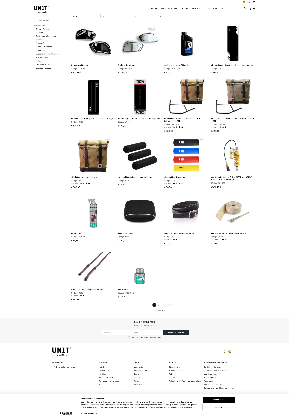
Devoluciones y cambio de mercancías (219, 388)
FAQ (170, 374)
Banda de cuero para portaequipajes (179, 233)
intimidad (102, 374)
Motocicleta (157, 8)
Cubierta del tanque (79, 65)
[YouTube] (234, 352)
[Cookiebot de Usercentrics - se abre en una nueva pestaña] (66, 413)
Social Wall (138, 384)
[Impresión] (107, 28)
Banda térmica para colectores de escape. (229, 233)
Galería (185, 8)
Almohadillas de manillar (174, 177)
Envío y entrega (210, 377)
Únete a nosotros (176, 332)
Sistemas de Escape (44, 47)
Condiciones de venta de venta (216, 370)
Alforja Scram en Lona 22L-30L (84, 177)
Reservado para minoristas (109, 381)
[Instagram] (229, 352)
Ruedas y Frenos (42, 57)
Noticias (137, 377)
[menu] (254, 8)
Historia (196, 8)
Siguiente (166, 305)
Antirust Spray (77, 233)
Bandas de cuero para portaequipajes (87, 289)
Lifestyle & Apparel (43, 64)
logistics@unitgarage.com (66, 367)
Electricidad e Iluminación (46, 36)
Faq (223, 8)
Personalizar (217, 407)
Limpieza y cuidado (43, 68)
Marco (38, 61)
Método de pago (210, 374)
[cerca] (245, 8)
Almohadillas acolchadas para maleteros (135, 177)
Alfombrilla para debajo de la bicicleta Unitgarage (232, 65)
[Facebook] (224, 352)
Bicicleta (172, 8)
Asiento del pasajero (126, 233)
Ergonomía (40, 43)
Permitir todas (218, 400)
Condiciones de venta (212, 367)
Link (158, 337)
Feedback (102, 384)
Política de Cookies (106, 377)
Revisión (137, 381)
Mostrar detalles (87, 414)
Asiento (39, 40)
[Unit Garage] (62, 351)
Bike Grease (123, 289)
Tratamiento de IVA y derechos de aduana (185, 381)
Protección (40, 50)
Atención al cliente (176, 370)
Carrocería (40, 32)
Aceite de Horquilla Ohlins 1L (176, 65)
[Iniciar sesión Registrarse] (249, 2)
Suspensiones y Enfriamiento (47, 54)
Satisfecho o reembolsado (214, 384)
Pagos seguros (209, 381)
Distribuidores (211, 8)
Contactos (173, 377)
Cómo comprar (174, 367)
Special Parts (39, 25)
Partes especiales (141, 370)
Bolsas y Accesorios (44, 29)
